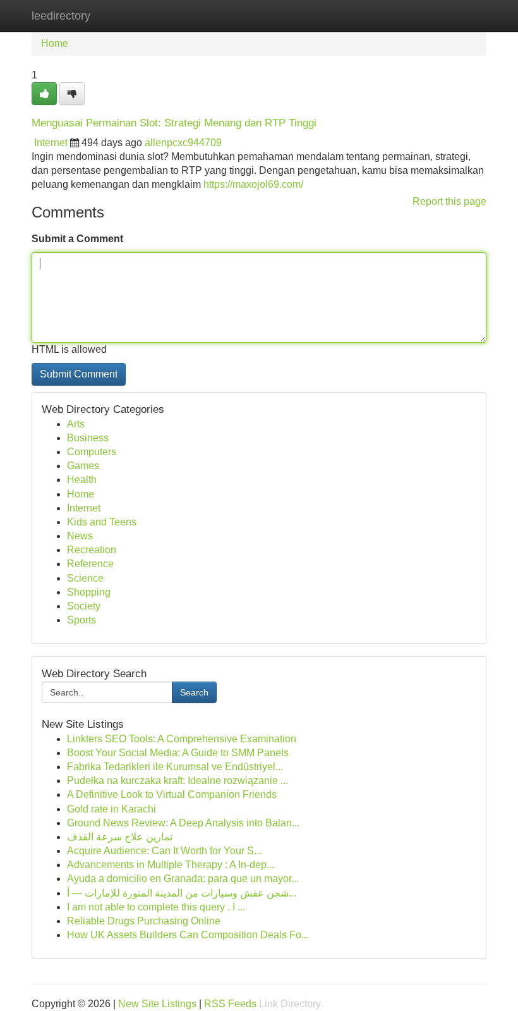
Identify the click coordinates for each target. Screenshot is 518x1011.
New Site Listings (157, 1003)
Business (88, 437)
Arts (76, 424)
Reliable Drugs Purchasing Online (143, 921)
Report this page (449, 201)
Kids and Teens (101, 522)
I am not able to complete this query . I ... (156, 907)
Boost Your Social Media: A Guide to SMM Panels (178, 752)
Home (54, 43)
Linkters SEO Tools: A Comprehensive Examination (181, 738)
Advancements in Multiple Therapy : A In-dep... (170, 864)
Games (83, 465)
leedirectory (61, 15)
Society (83, 606)
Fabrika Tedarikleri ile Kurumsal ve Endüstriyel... (175, 766)
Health (82, 479)
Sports (81, 620)
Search (194, 692)
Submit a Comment (77, 238)
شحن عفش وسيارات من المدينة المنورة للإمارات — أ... (181, 893)
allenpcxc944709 (183, 142)
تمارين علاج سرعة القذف (119, 836)
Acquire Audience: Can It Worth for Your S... (164, 850)
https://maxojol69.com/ (253, 184)
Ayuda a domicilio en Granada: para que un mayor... (183, 878)
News (80, 535)
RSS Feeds (230, 1003)
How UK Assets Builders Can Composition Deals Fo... (188, 934)
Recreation (91, 549)
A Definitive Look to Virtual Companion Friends (172, 794)
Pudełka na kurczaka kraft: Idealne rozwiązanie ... (177, 780)
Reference (90, 563)
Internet (51, 142)
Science (85, 578)
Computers (91, 451)
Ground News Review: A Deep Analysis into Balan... (183, 823)
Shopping (89, 592)
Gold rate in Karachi (111, 809)
